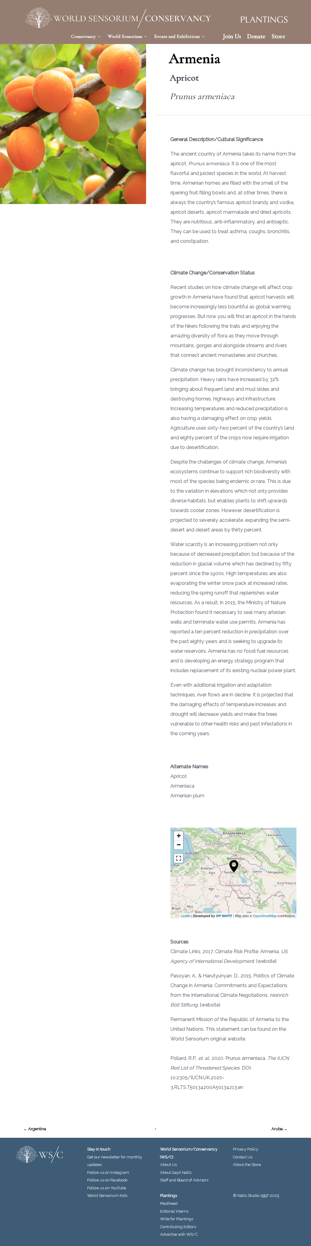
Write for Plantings (176, 1219)
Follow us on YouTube (106, 1188)
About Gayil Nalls (175, 1172)
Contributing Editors (178, 1226)
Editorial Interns (174, 1211)
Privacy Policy (245, 1149)
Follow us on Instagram (108, 1172)
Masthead (169, 1203)
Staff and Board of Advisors (184, 1180)
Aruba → (280, 1129)
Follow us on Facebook (107, 1180)
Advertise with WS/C (179, 1234)
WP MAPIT (224, 915)
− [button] (179, 845)
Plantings (168, 1195)
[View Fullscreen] (178, 858)
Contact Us (242, 1157)
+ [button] (179, 835)
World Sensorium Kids (107, 1195)
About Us (168, 1164)
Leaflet (185, 915)
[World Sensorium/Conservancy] (118, 18)
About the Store (247, 1164)
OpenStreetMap (264, 915)
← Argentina (34, 1129)
